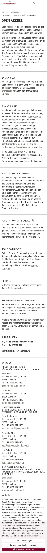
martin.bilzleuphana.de (13, 402)
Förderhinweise (23, 147)
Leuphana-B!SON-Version (19, 152)
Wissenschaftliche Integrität (14, 15)
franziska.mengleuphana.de (15, 445)
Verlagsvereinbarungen (25, 122)
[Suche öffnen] (34, 3)
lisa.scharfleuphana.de (13, 462)
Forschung (14, 12)
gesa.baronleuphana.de (13, 385)
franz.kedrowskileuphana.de (15, 428)
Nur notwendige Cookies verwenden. (23, 545)
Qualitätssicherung (35, 230)
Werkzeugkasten (15, 288)
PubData (31, 186)
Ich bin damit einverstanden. (23, 549)
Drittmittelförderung (15, 144)
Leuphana (5, 12)
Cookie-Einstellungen (24, 540)
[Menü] (42, 3)
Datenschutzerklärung (32, 536)
